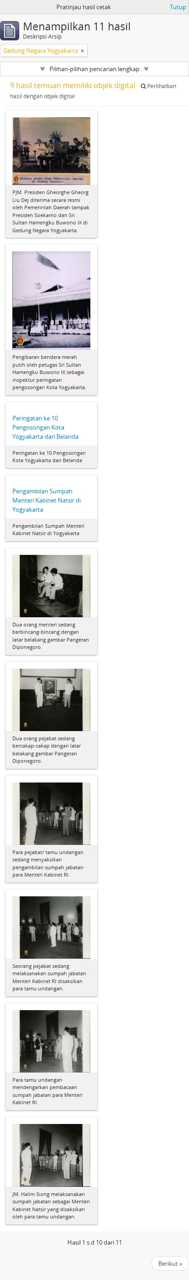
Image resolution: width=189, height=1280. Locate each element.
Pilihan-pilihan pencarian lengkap (94, 69)
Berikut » (170, 1263)
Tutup (178, 7)
